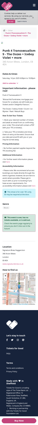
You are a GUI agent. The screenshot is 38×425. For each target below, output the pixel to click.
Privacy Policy (11, 371)
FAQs (8, 353)
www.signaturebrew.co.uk (13, 264)
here (8, 162)
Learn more (22, 21)
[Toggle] (34, 5)
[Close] (33, 17)
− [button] (5, 279)
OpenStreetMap (23, 304)
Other (10, 30)
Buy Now (19, 420)
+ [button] (5, 275)
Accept (11, 21)
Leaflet (15, 304)
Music (6, 208)
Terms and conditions (15, 368)
